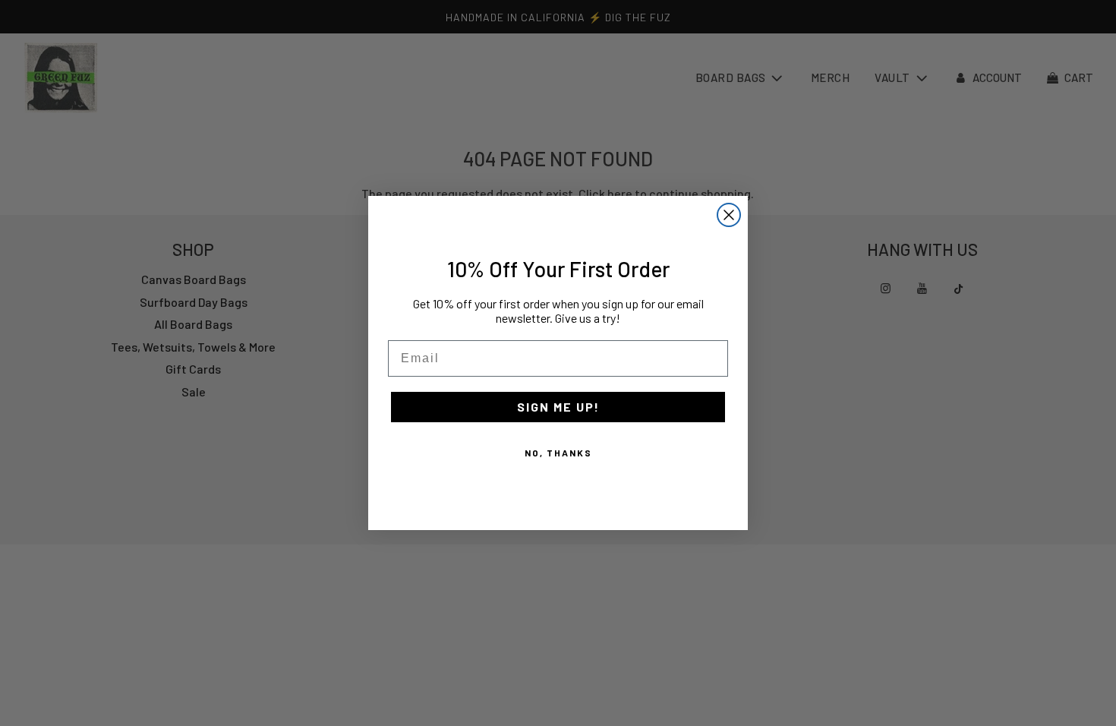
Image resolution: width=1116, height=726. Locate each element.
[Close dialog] (728, 215)
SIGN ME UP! (558, 406)
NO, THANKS (558, 452)
